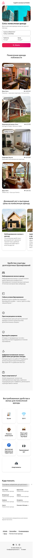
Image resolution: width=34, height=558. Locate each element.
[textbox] (9, 40)
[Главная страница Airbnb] (3, 3)
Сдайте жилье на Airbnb (21, 3)
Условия (23, 549)
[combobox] (16, 34)
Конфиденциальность (13, 549)
